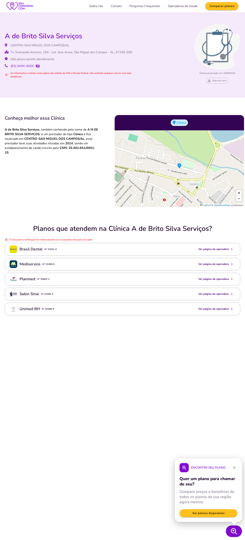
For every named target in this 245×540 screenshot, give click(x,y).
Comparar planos (221, 6)
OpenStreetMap (222, 205)
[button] (179, 166)
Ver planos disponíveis (208, 513)
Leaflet (206, 205)
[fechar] (234, 468)
